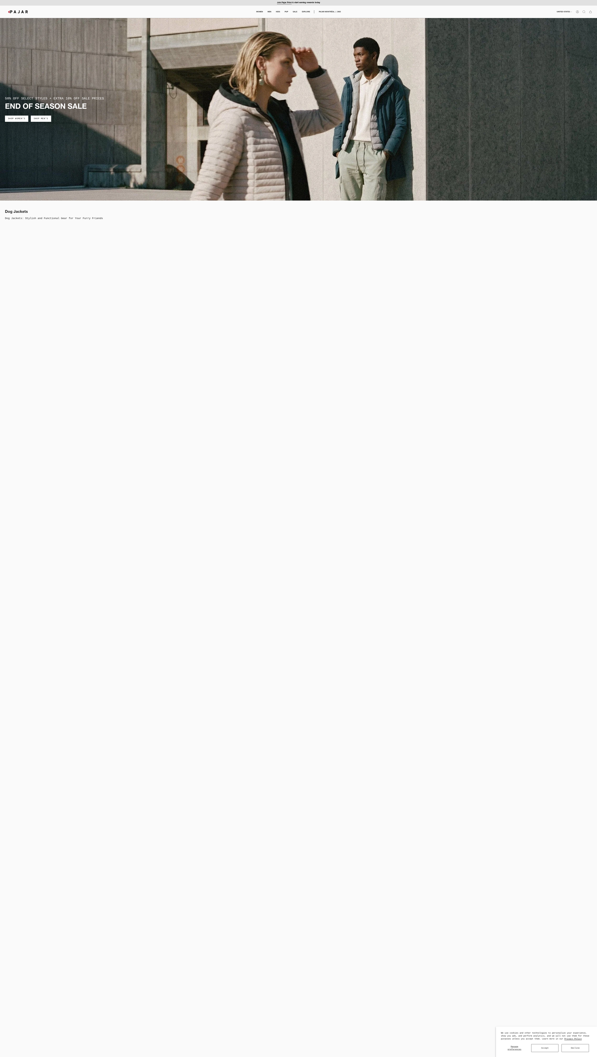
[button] (259, 12)
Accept (545, 1048)
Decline (575, 1048)
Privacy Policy (573, 1039)
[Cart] (590, 11)
